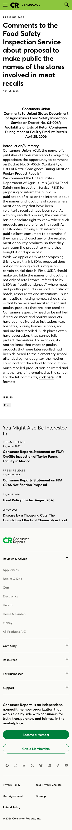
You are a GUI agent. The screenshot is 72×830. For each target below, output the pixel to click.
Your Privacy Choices (48, 784)
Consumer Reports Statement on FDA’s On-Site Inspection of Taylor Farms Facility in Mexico (33, 456)
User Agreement (13, 796)
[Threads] (24, 765)
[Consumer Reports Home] (18, 540)
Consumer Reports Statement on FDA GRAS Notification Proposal (32, 482)
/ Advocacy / (31, 5)
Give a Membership (36, 749)
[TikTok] (58, 765)
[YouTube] (66, 765)
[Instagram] (15, 765)
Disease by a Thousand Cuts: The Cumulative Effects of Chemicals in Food (35, 517)
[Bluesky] (41, 765)
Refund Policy (11, 807)
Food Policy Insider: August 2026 (28, 500)
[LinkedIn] (49, 765)
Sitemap (41, 796)
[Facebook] (7, 765)
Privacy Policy (11, 784)
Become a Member (36, 735)
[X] (32, 765)
